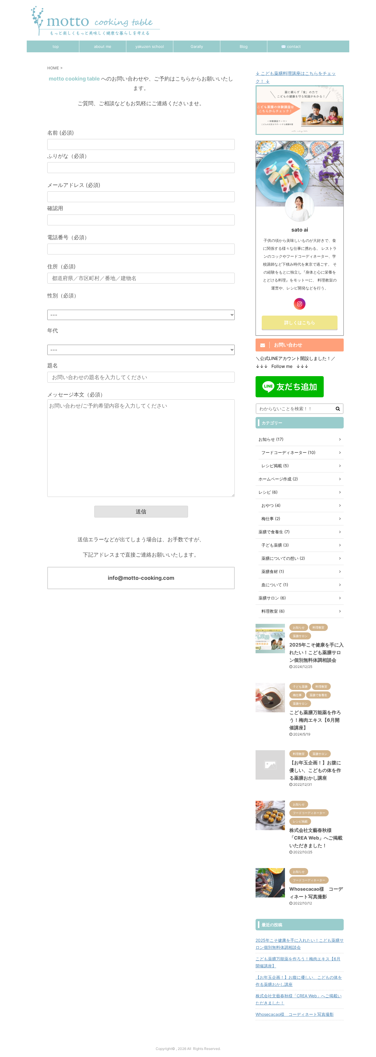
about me (102, 46)
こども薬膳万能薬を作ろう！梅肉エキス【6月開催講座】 (315, 720)
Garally (197, 46)
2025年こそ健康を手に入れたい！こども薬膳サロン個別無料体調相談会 (316, 652)
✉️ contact (291, 46)
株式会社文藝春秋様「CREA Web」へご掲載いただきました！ (316, 837)
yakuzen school (149, 46)
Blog (244, 46)
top (56, 46)
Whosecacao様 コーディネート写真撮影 (295, 1014)
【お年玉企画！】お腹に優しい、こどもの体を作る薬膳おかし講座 (315, 770)
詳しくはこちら (299, 322)
